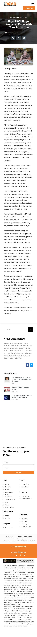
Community (14, 17)
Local (25, 17)
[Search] (30, 329)
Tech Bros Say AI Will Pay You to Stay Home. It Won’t (22, 396)
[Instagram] (20, 555)
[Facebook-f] (13, 555)
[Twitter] (16, 555)
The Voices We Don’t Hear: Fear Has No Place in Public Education (21, 379)
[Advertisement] (18, 421)
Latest (20, 17)
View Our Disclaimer (18, 552)
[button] (33, 4)
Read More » (15, 383)
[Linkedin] (24, 555)
